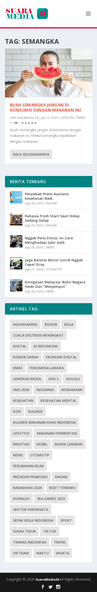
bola (68, 324)
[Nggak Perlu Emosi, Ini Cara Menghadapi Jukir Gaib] (16, 241)
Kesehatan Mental (58, 400)
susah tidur (24, 531)
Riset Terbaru (62, 487)
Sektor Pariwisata (30, 509)
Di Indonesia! (46, 346)
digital (19, 346)
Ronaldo (21, 498)
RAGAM (51, 203)
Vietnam (21, 553)
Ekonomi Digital (61, 357)
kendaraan (71, 389)
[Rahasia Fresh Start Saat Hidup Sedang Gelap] (16, 219)
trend (60, 542)
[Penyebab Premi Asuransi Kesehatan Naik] (16, 197)
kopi (17, 411)
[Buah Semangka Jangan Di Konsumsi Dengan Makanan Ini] (48, 73)
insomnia (45, 389)
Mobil (42, 444)
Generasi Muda (27, 378)
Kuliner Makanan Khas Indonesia (44, 422)
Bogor (51, 324)
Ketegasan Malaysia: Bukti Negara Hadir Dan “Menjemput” (55, 284)
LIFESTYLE (67, 118)
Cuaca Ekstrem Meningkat (38, 335)
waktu (42, 553)
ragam (61, 476)
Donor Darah (26, 357)
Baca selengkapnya (31, 154)
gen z (53, 378)
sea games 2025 (51, 498)
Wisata (62, 553)
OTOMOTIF (54, 269)
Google (73, 378)
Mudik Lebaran (69, 444)
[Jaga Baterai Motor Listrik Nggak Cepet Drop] (16, 263)
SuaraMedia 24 (27, 118)
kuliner (35, 411)
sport (66, 520)
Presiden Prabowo (30, 476)
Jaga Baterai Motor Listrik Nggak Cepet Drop (54, 262)
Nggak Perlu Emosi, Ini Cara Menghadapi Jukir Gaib (49, 240)
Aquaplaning (25, 324)
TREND (80, 118)
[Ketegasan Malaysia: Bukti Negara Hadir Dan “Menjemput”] (16, 285)
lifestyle (21, 433)
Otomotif (39, 455)
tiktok (49, 531)
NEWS (50, 247)
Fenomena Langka (47, 368)
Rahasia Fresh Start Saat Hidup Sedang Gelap (52, 218)
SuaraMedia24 (48, 579)
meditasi (21, 444)
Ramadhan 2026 (27, 487)
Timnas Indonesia (30, 542)
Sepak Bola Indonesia (33, 520)
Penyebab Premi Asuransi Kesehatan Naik (47, 196)
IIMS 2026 (21, 389)
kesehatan (23, 400)
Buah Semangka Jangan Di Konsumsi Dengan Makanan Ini (45, 107)
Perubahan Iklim (28, 466)
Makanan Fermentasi (57, 433)
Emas (17, 368)
